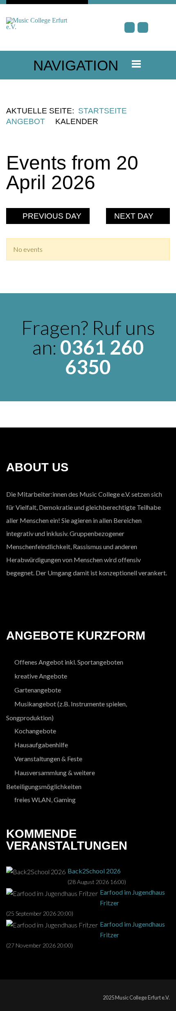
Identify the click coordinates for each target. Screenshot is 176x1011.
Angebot (25, 121)
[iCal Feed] (167, 230)
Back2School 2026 (94, 871)
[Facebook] (129, 27)
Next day (135, 216)
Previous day (50, 216)
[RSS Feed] (162, 230)
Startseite (102, 110)
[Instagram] (143, 27)
